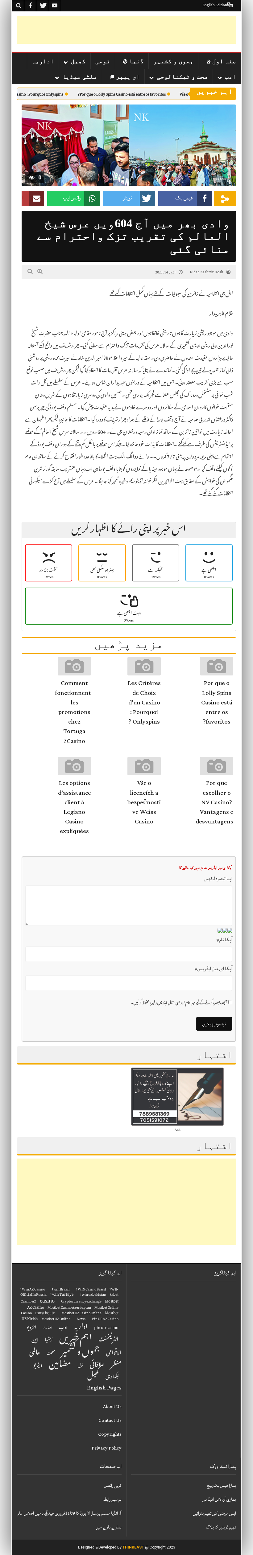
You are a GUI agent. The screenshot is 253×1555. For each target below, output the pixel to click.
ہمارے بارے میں (109, 1527)
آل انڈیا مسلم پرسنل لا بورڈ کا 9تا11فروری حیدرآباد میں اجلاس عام (70, 1513)
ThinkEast (133, 1547)
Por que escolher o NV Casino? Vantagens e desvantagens (214, 802)
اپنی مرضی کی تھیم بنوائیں (214, 1513)
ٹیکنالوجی (112, 1377)
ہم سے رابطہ (112, 1499)
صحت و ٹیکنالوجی (182, 76)
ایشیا (49, 1340)
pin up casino (106, 1328)
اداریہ (43, 61)
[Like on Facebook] (30, 5)
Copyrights (110, 1434)
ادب (230, 76)
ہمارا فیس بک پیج (221, 1485)
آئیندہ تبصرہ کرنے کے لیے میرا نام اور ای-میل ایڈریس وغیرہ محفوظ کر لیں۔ (179, 1003)
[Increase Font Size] (40, 272)
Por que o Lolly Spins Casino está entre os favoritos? (145, 95)
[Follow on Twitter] (42, 5)
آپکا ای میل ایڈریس (213, 969)
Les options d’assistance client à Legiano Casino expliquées (74, 807)
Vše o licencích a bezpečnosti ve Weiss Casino (144, 802)
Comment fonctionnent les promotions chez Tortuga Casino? (73, 712)
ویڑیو (38, 1366)
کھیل (78, 61)
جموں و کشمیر (173, 61)
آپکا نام (224, 940)
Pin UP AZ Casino (105, 1319)
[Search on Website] (18, 5)
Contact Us (110, 1420)
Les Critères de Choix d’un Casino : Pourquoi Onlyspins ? (144, 702)
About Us (112, 1406)
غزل (80, 1366)
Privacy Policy (107, 1448)
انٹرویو (31, 1328)
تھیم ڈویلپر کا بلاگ (221, 1527)
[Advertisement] (123, 30)
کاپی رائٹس (113, 1485)
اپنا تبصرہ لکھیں (218, 879)
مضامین (60, 1365)
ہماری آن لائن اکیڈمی (219, 1499)
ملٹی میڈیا (79, 76)
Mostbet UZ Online (55, 1319)
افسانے (47, 1328)
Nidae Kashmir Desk (206, 272)
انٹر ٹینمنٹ (108, 1340)
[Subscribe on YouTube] (54, 5)
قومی (102, 61)
